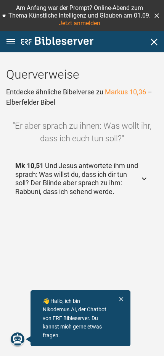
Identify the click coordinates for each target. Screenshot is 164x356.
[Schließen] (154, 42)
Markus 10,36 (125, 92)
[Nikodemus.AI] (17, 339)
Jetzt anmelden (79, 23)
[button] (157, 15)
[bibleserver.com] (57, 42)
